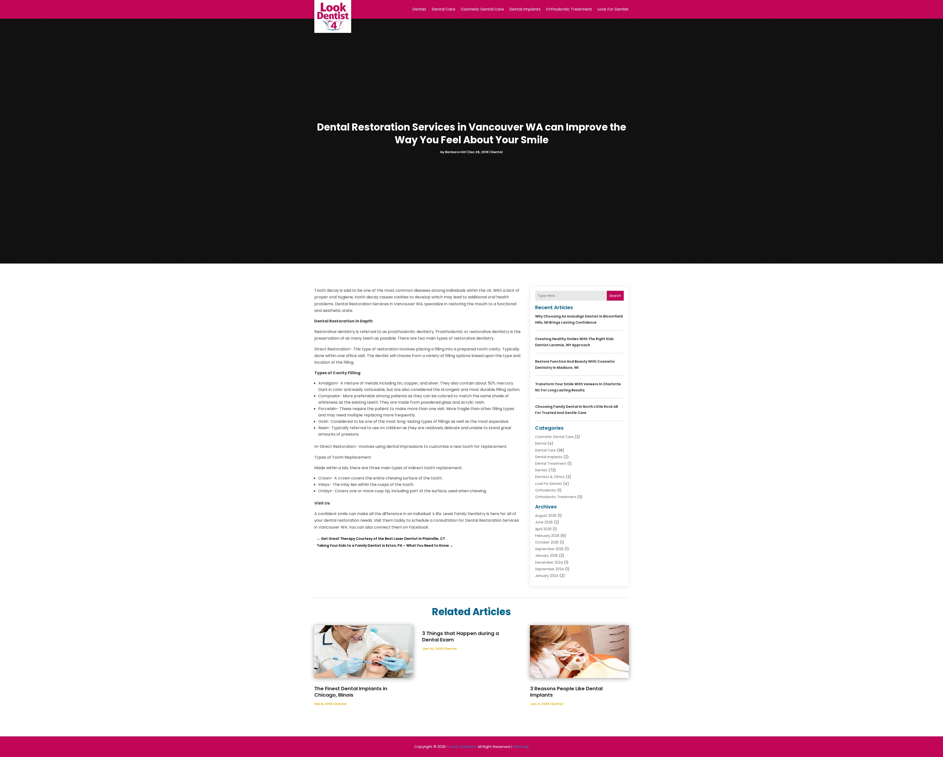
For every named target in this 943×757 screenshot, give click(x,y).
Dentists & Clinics (550, 476)
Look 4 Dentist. (463, 746)
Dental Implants (525, 9)
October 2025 (547, 542)
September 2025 (549, 548)
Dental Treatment (550, 463)
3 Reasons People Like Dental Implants (566, 691)
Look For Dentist (613, 9)
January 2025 (546, 555)
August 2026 (545, 515)
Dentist (419, 9)
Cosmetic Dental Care (482, 9)
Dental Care (443, 9)
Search (615, 295)
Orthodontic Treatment (569, 9)
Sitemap (521, 746)
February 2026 (547, 535)
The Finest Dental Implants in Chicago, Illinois (350, 691)
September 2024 (549, 569)
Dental (497, 152)
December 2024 (549, 562)
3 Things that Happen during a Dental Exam (460, 636)
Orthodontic (545, 490)
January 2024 (546, 575)
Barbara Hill (455, 152)
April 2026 (543, 529)
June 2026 (544, 522)
